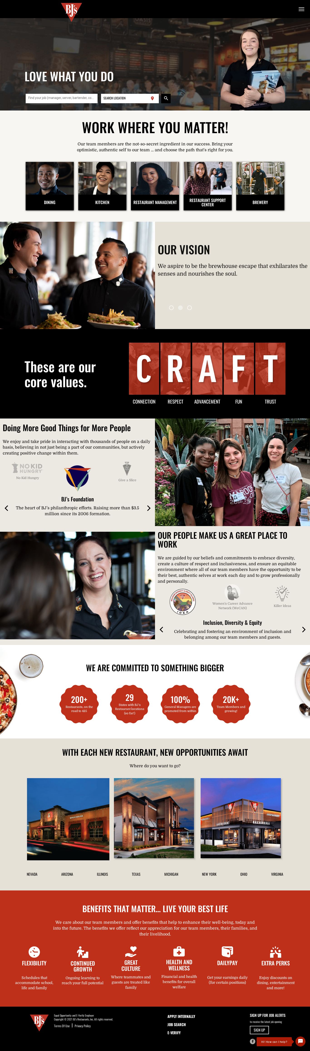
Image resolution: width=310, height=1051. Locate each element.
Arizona (67, 874)
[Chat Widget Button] (300, 1041)
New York (209, 874)
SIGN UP (259, 1030)
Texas (136, 874)
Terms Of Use (62, 1025)
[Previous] (7, 508)
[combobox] (61, 98)
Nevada (32, 874)
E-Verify (174, 1032)
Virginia (277, 874)
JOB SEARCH (176, 1024)
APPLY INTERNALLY (181, 1016)
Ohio (243, 874)
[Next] (148, 508)
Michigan (171, 874)
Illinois (102, 874)
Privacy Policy (83, 1025)
